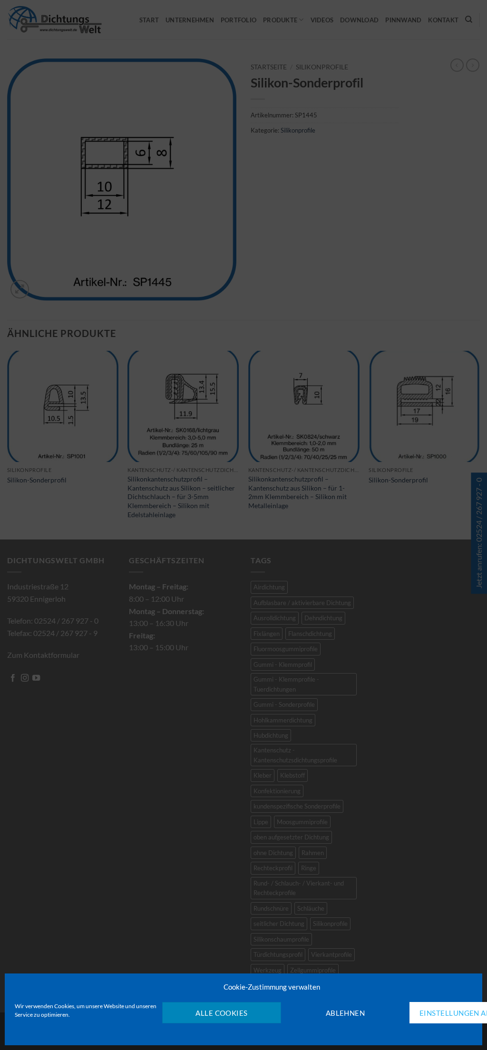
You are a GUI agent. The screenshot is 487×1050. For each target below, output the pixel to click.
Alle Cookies (221, 1013)
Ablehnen (345, 1013)
